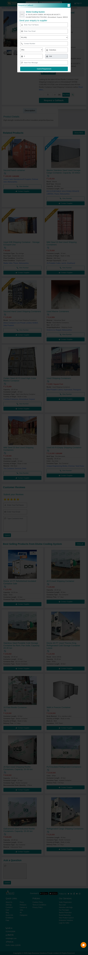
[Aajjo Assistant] (83, 945)
